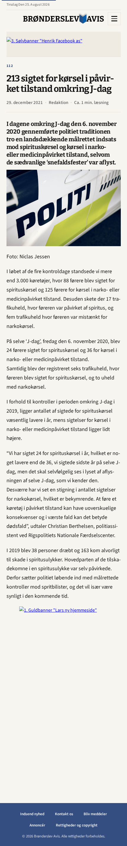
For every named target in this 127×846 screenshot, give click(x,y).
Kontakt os (64, 814)
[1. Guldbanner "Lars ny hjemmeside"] (63, 695)
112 (10, 65)
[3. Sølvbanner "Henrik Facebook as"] (63, 44)
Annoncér (37, 825)
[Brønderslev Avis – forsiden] (63, 18)
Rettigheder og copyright (76, 825)
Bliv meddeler (95, 814)
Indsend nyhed (32, 814)
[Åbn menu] (114, 18)
